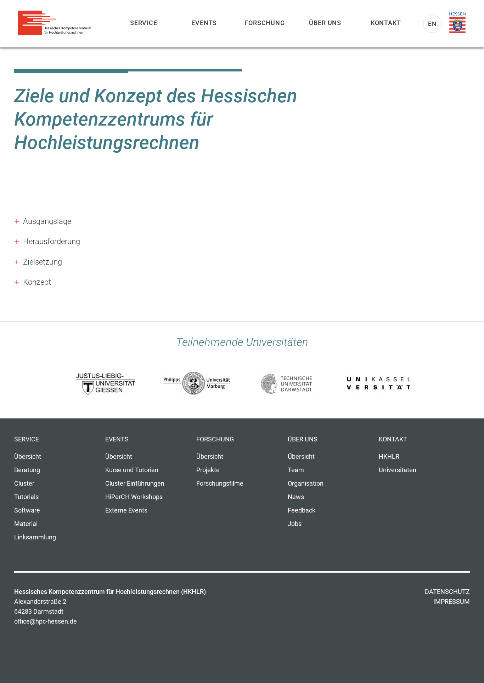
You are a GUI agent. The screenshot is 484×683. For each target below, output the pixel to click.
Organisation (305, 483)
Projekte (208, 470)
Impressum (451, 601)
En (432, 23)
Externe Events (126, 510)
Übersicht (27, 456)
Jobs (295, 523)
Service (143, 23)
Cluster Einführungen (134, 483)
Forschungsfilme (219, 483)
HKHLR (389, 456)
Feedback (301, 510)
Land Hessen (457, 23)
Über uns (325, 23)
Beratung (27, 470)
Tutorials (26, 496)
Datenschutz (447, 591)
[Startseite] (57, 23)
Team (296, 470)
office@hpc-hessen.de (45, 621)
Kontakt (386, 23)
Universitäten (397, 470)
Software (27, 510)
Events (204, 23)
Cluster (24, 483)
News (296, 496)
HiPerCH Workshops (134, 496)
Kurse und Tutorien (131, 470)
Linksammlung (35, 537)
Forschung (264, 23)
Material (26, 523)
